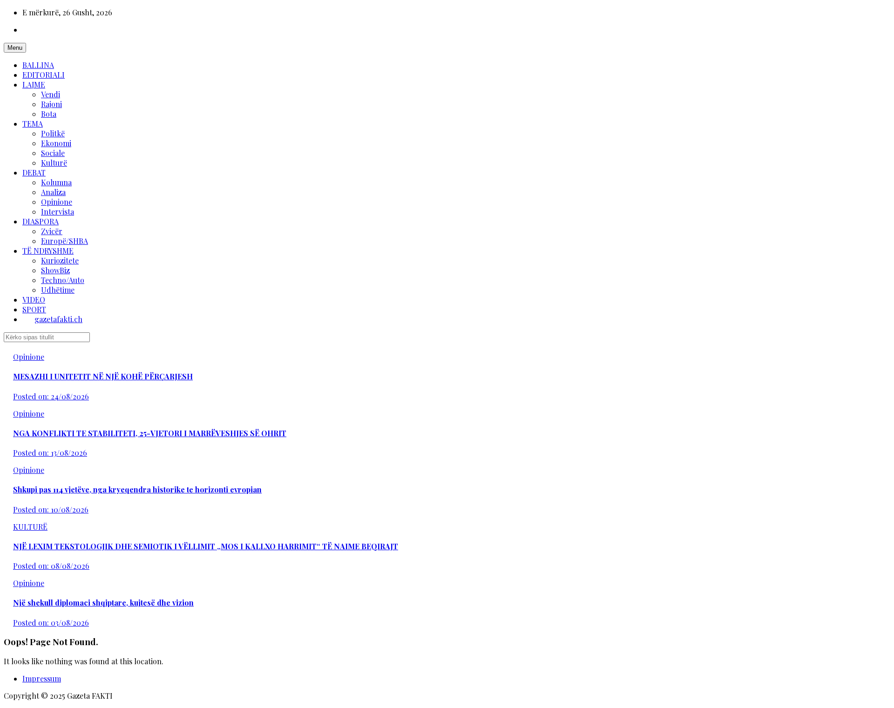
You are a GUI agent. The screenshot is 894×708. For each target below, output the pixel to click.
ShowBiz (55, 270)
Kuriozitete (60, 260)
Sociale (53, 153)
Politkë (53, 133)
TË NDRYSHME (48, 251)
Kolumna (56, 182)
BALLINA (38, 65)
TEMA (32, 123)
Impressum (41, 678)
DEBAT (34, 172)
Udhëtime (57, 290)
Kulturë (54, 163)
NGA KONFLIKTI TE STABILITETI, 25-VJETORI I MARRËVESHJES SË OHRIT (149, 433)
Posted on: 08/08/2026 (51, 566)
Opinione (56, 202)
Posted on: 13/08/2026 (50, 453)
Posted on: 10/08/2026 (50, 509)
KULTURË (30, 527)
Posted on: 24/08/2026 (51, 396)
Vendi (50, 94)
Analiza (53, 192)
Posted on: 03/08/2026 (51, 622)
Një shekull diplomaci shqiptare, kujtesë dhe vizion (103, 602)
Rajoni (51, 104)
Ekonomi (56, 143)
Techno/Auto (62, 280)
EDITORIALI (43, 75)
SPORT (34, 309)
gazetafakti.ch (58, 319)
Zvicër (51, 231)
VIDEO (33, 299)
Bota (48, 114)
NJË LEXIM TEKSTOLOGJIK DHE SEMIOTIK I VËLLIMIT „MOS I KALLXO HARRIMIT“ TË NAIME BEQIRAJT (205, 546)
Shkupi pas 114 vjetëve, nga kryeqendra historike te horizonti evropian (137, 489)
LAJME (33, 84)
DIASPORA (40, 221)
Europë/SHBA (64, 241)
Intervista (57, 211)
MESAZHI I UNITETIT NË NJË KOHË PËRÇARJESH (103, 376)
